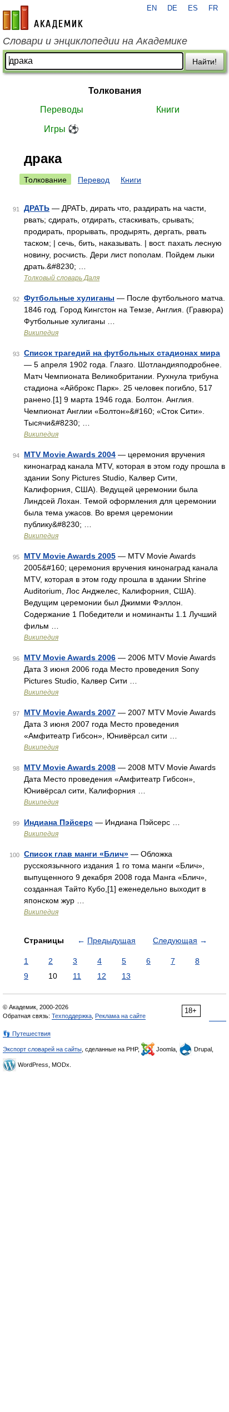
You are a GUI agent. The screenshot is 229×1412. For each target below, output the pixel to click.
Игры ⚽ (61, 129)
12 (101, 975)
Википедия (41, 333)
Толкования (114, 90)
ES (193, 8)
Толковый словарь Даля (61, 278)
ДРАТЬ (36, 208)
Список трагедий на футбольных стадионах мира (122, 352)
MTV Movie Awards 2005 (70, 555)
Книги (168, 109)
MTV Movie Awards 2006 (70, 657)
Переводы (61, 109)
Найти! (204, 61)
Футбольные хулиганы (69, 297)
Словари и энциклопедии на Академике (95, 41)
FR (213, 8)
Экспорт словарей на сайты (42, 1049)
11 (77, 975)
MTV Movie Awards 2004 (70, 454)
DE (172, 8)
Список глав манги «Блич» (76, 853)
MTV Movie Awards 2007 (70, 712)
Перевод (93, 179)
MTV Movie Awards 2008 (70, 767)
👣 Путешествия (27, 1033)
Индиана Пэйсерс (58, 822)
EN (152, 8)
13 (126, 975)
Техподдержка (72, 1016)
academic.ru (43, 18)
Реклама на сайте (120, 1016)
